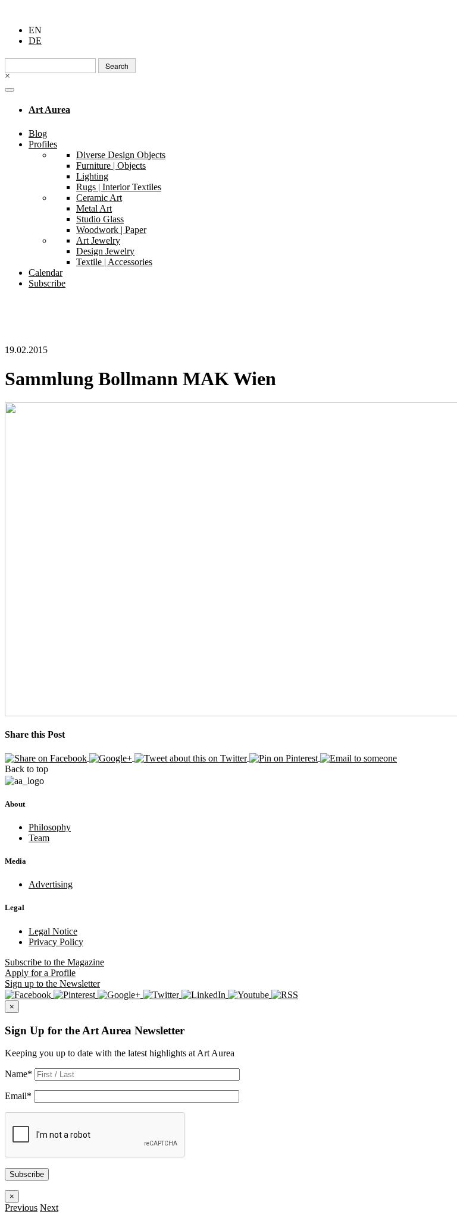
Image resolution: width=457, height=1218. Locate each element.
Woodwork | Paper (111, 230)
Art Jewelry (98, 240)
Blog (38, 133)
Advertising (51, 884)
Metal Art (94, 208)
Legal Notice (53, 931)
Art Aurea (49, 110)
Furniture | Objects (111, 165)
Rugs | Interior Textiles (118, 187)
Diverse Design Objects (120, 155)
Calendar (45, 272)
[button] (21, 1208)
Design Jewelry (105, 251)
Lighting (92, 176)
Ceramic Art (99, 198)
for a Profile (40, 973)
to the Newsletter (52, 983)
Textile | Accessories (114, 262)
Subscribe (47, 283)
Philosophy (50, 827)
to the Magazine (54, 962)
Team (39, 838)
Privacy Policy (56, 942)
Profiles (43, 144)
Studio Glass (100, 219)
